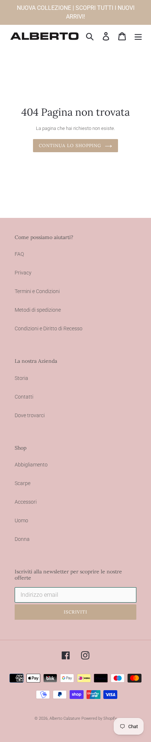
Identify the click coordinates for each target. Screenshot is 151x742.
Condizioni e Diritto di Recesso (48, 328)
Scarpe (22, 483)
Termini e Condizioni (37, 291)
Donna (22, 539)
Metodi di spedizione (38, 310)
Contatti (24, 397)
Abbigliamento (31, 465)
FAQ (19, 254)
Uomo (21, 520)
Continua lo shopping (70, 145)
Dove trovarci (30, 415)
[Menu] (138, 36)
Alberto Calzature (64, 718)
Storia (21, 378)
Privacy (23, 273)
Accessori (26, 502)
